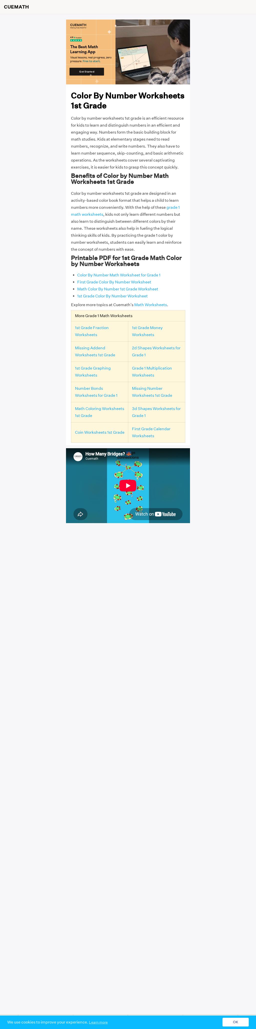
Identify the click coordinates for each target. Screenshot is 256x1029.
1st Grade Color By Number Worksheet (112, 296)
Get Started (87, 71)
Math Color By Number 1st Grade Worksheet (117, 289)
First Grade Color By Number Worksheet (114, 282)
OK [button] (235, 1022)
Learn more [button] (98, 1022)
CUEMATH (16, 6)
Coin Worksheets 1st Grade (99, 432)
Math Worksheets (150, 304)
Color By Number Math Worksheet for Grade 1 (118, 275)
